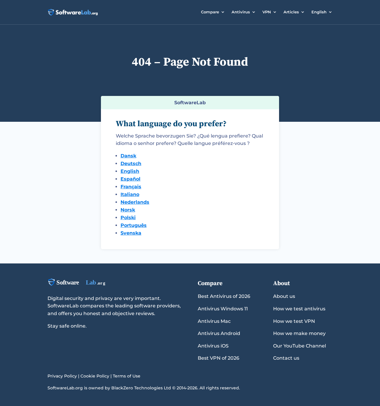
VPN (266, 12)
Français (131, 186)
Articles (291, 12)
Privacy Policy (62, 376)
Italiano (130, 194)
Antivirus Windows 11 (223, 309)
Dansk (128, 156)
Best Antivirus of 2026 (224, 296)
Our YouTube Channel (299, 346)
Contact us (286, 358)
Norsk (128, 210)
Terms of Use (126, 376)
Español (130, 179)
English (319, 12)
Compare (210, 12)
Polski (128, 217)
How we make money (299, 333)
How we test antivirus (299, 309)
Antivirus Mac (214, 321)
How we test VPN (294, 321)
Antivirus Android (219, 333)
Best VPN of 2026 (218, 358)
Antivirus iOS (213, 346)
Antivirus (241, 12)
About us (284, 296)
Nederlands (135, 202)
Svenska (131, 233)
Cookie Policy (94, 376)
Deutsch (131, 163)
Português (134, 225)
